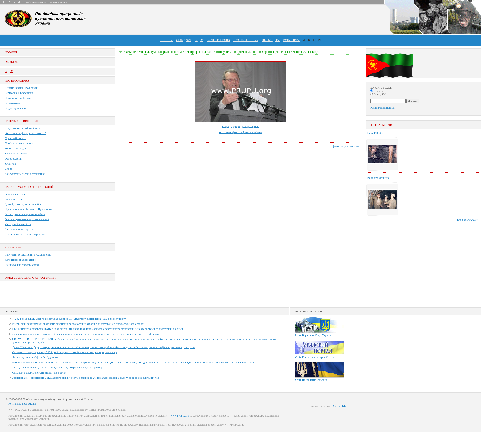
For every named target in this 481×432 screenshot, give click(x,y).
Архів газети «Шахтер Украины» (25, 234)
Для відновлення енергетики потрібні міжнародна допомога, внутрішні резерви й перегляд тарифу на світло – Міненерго (86, 333)
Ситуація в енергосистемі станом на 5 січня (39, 372)
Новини (166, 40)
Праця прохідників (377, 177)
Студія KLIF (340, 405)
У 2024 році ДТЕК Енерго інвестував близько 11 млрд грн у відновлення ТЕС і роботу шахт (69, 318)
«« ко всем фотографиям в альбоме (240, 132)
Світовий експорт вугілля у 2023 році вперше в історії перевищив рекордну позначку (64, 352)
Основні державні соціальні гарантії (27, 219)
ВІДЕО (199, 40)
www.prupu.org (179, 415)
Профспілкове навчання (19, 143)
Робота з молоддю (16, 148)
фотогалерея (340, 146)
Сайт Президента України (311, 379)
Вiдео (9, 71)
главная (354, 146)
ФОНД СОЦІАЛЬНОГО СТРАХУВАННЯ (30, 277)
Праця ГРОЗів (374, 133)
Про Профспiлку (17, 80)
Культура (10, 163)
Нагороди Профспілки (18, 97)
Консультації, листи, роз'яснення (25, 173)
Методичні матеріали (18, 224)
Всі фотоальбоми (467, 219)
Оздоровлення (13, 158)
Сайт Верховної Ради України (313, 335)
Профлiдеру (271, 40)
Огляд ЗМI (12, 61)
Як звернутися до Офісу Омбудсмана (35, 357)
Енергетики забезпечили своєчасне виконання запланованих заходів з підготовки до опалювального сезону (78, 323)
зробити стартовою (36, 1)
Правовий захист (15, 138)
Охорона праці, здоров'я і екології (25, 133)
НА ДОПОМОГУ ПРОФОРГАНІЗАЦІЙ (29, 186)
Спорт (8, 168)
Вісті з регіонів (218, 40)
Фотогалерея (313, 40)
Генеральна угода (15, 193)
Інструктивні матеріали (19, 229)
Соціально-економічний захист (24, 128)
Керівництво (12, 102)
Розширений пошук (382, 107)
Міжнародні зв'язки (16, 153)
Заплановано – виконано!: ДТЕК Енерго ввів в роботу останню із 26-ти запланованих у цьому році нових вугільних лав (85, 377)
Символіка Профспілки (19, 92)
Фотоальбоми (381, 124)
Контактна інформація (22, 403)
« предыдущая (231, 126)
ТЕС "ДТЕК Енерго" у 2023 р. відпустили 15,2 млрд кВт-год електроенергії (58, 367)
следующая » (250, 126)
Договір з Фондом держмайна (23, 204)
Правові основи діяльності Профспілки (29, 209)
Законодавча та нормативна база (25, 214)
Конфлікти (13, 247)
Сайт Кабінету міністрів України (315, 357)
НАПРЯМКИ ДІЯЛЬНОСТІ (21, 121)
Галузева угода (14, 198)
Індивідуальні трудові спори (22, 264)
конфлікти (291, 40)
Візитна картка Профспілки (21, 87)
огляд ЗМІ (183, 40)
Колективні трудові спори (20, 259)
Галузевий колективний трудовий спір (28, 254)
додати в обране (58, 1)
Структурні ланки (15, 108)
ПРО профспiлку (245, 40)
